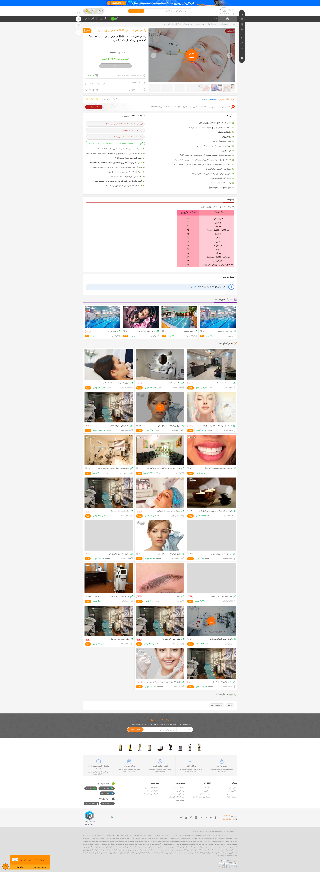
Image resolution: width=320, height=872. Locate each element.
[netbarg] (228, 863)
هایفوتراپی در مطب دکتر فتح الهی (168, 511)
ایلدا (178, 596)
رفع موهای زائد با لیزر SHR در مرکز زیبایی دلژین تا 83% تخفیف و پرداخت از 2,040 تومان (117, 38)
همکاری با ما (206, 791)
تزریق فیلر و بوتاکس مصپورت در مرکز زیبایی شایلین (163, 682)
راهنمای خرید (180, 791)
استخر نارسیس (188, 331)
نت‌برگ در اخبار (231, 797)
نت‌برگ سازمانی (179, 787)
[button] (153, 55)
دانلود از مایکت (105, 793)
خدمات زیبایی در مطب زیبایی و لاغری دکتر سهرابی (214, 426)
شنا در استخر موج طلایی (224, 331)
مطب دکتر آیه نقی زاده (224, 383)
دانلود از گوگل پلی (105, 788)
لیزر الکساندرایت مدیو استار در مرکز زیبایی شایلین (112, 596)
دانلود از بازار (89, 788)
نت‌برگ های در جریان (151, 787)
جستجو (136, 10)
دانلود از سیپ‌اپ (90, 803)
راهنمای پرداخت (179, 794)
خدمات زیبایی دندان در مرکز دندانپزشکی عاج (113, 468)
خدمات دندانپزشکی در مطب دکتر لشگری (217, 468)
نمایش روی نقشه (93, 107)
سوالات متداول (179, 800)
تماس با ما (207, 787)
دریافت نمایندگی (205, 794)
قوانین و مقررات (231, 791)
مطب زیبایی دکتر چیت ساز (120, 426)
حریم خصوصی (231, 794)
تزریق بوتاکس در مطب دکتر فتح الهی (116, 383)
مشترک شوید (135, 729)
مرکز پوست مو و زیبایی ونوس (221, 554)
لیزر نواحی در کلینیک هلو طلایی (221, 639)
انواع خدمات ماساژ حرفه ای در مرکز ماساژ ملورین (215, 511)
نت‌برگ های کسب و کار (151, 794)
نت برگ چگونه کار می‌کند (176, 797)
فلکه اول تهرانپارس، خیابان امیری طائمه (129, 75)
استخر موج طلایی (111, 331)
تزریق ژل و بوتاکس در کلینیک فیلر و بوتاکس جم (163, 468)
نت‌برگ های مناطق (152, 791)
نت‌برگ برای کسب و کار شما (201, 797)
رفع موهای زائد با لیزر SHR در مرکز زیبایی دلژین (122, 30)
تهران (215, 18)
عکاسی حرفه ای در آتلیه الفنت (146, 331)
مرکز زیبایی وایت (174, 383)
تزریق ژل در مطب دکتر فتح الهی (169, 426)
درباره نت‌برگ (232, 787)
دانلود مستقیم (106, 803)
